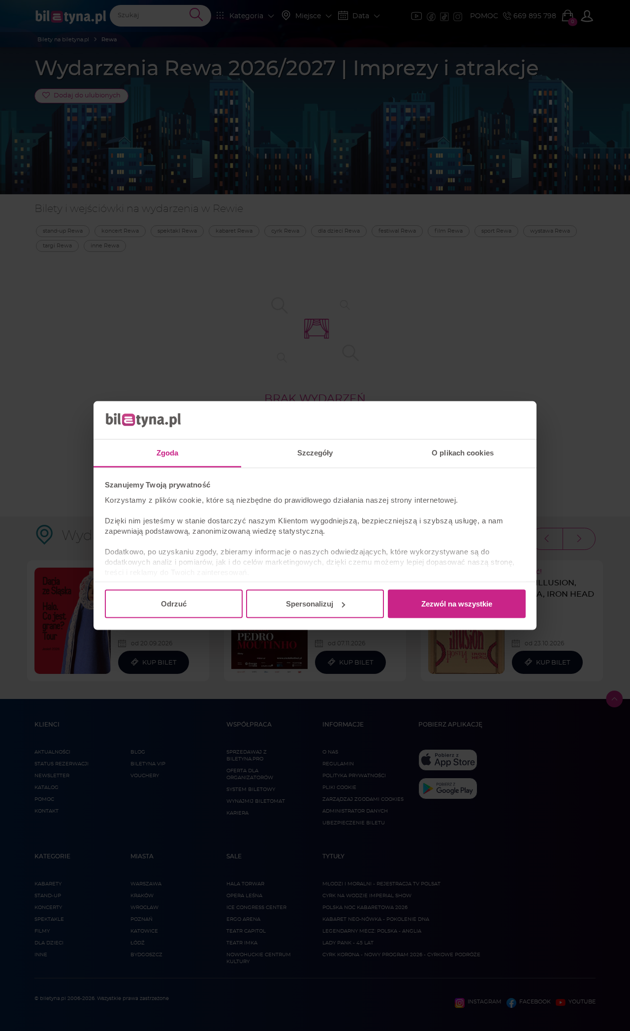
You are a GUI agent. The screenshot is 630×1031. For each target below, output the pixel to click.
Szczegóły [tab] (315, 452)
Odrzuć (174, 604)
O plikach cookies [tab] (463, 452)
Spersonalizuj (309, 604)
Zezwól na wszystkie (456, 604)
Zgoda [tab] (168, 452)
